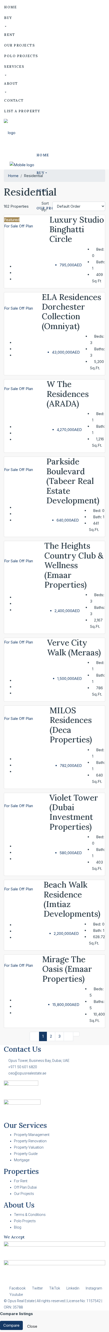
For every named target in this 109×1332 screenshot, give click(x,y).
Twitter (37, 1288)
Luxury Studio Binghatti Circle (76, 229)
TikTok (54, 1288)
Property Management (31, 1135)
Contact (14, 100)
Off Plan (26, 226)
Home (10, 7)
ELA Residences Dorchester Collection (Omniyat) (71, 311)
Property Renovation (30, 1141)
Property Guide (26, 1154)
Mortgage (21, 1160)
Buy (8, 18)
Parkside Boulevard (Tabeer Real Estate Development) (72, 481)
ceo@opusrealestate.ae (27, 1073)
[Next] (68, 1036)
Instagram (93, 1288)
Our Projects (19, 45)
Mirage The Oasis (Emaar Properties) (67, 969)
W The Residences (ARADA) (68, 394)
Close (32, 1326)
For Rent (20, 1181)
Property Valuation (29, 1147)
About (11, 83)
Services (14, 67)
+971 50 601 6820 (22, 1067)
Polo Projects (21, 56)
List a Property (22, 111)
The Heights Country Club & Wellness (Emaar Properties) (73, 565)
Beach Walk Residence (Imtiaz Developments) (72, 899)
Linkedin (73, 1288)
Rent (9, 35)
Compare (11, 1325)
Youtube (16, 1295)
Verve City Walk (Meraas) (74, 647)
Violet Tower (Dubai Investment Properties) (73, 812)
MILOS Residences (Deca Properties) (71, 725)
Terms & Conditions (30, 1215)
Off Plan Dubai (25, 1187)
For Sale (11, 226)
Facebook (17, 1288)
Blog (17, 1227)
